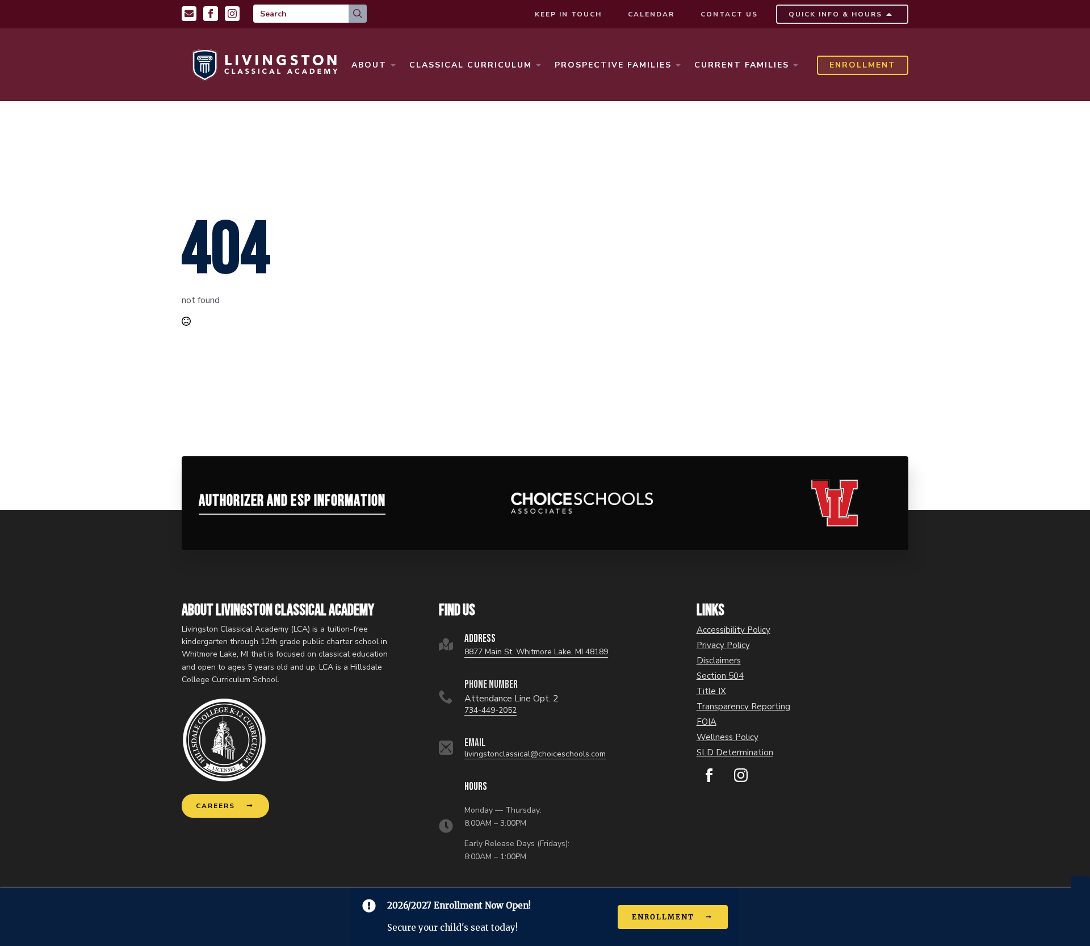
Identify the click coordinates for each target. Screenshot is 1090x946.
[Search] (358, 14)
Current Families (741, 65)
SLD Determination (735, 753)
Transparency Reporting (743, 707)
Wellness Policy (727, 737)
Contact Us (729, 14)
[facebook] (709, 775)
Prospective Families (613, 65)
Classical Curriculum (470, 65)
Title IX (711, 691)
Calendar (651, 14)
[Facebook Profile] (210, 13)
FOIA (706, 722)
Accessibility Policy (733, 630)
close (1080, 882)
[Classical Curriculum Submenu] (538, 65)
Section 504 (720, 676)
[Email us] (189, 13)
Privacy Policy (723, 645)
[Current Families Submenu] (795, 65)
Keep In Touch (568, 14)
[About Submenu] (393, 65)
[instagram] (740, 775)
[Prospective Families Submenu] (678, 65)
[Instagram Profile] (232, 13)
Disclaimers (719, 661)
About (369, 65)
